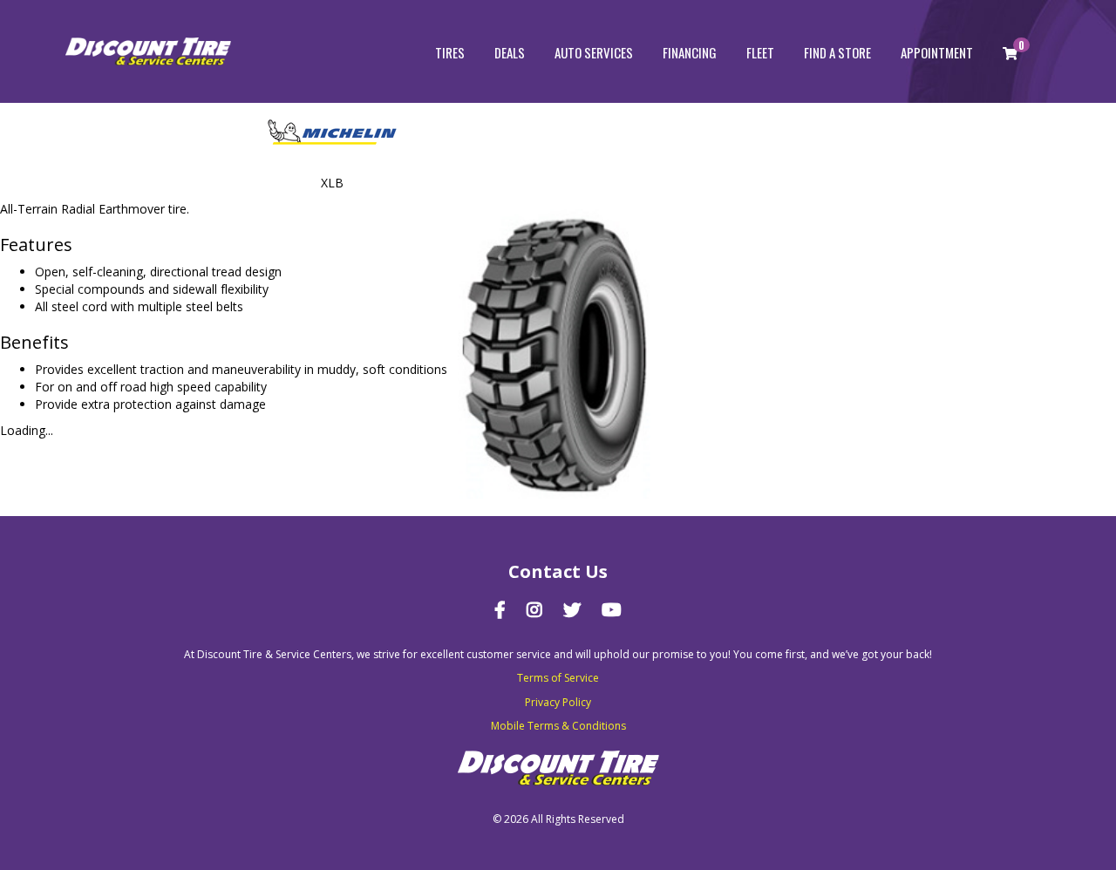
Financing (690, 52)
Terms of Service (558, 677)
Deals (509, 52)
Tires (450, 52)
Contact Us (558, 571)
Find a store (837, 52)
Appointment (937, 52)
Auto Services (594, 52)
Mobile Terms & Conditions (558, 725)
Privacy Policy (558, 702)
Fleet (760, 52)
